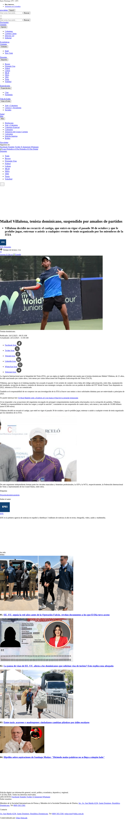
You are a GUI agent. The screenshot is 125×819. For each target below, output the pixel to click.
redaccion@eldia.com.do (74, 814)
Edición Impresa (11, 136)
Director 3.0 (9, 36)
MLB (7, 73)
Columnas (9, 31)
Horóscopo (9, 123)
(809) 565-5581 (19, 805)
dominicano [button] (11, 495)
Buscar (26, 13)
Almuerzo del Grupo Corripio (16, 132)
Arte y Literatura (11, 105)
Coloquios (9, 130)
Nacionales (4, 22)
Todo (7, 156)
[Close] (1, 18)
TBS (7, 77)
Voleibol (8, 82)
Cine (7, 92)
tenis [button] (18, 495)
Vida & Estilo (5, 99)
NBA (7, 75)
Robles (7, 138)
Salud (2, 114)
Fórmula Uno (10, 66)
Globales (3, 44)
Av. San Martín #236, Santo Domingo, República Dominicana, (24, 814)
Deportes (3, 57)
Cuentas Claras (10, 33)
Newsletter (4, 142)
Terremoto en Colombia (13, 6)
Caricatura (9, 134)
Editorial (8, 38)
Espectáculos (5, 86)
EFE (2, 247)
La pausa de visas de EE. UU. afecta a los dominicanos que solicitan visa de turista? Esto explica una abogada (59, 666)
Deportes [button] (3, 495)
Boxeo (7, 64)
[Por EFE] (3, 245)
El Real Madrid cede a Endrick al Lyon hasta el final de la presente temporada (48, 398)
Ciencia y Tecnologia (13, 108)
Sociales (8, 110)
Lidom (7, 71)
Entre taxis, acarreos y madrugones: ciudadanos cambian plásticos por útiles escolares (46, 722)
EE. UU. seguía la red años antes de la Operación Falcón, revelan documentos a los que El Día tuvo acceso (57, 614)
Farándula (9, 95)
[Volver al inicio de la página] (2, 184)
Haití (7, 51)
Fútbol (7, 68)
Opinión (3, 25)
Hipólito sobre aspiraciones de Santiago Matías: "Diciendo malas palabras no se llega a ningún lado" (54, 757)
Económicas (4, 42)
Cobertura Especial (12, 127)
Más (1, 116)
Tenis (7, 79)
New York (9, 53)
